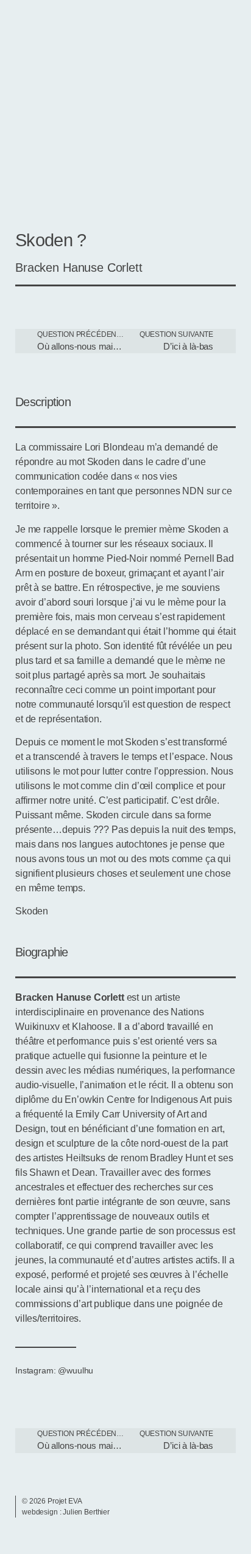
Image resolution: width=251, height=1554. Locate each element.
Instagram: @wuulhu (54, 1370)
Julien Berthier (86, 1512)
